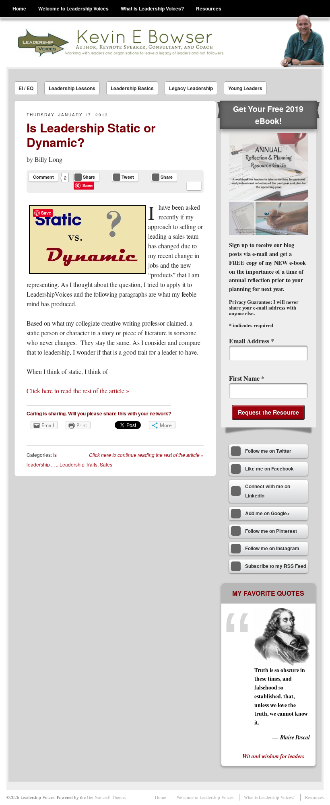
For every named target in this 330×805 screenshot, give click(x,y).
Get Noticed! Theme (106, 797)
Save (87, 185)
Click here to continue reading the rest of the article (146, 454)
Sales (106, 464)
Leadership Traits (78, 464)
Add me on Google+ (267, 513)
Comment (43, 177)
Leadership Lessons (72, 88)
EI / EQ (26, 88)
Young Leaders (245, 88)
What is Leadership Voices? (152, 8)
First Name (246, 378)
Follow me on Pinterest (271, 531)
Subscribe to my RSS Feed (275, 566)
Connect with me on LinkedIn (267, 491)
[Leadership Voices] (120, 42)
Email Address (251, 340)
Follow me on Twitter (268, 451)
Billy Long (48, 159)
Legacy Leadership (191, 88)
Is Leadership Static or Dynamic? (91, 135)
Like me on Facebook (269, 468)
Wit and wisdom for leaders (273, 756)
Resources (208, 8)
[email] (194, 186)
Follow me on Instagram (272, 548)
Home (19, 8)
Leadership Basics (132, 88)
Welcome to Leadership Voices (73, 8)
